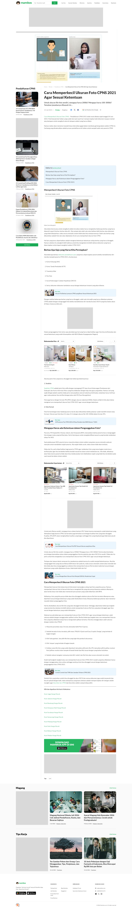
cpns (50, 778)
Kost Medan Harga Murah (52, 735)
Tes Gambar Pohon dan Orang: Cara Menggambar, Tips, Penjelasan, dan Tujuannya (65, 864)
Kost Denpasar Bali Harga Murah (55, 708)
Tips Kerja (59, 870)
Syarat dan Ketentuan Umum (79, 891)
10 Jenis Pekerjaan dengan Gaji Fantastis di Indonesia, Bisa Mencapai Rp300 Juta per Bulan (100, 864)
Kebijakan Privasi (77, 888)
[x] (99, 894)
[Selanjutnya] (114, 341)
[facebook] (96, 894)
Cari (55, 3)
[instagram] (101, 894)
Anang (57, 110)
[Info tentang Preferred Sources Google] (100, 110)
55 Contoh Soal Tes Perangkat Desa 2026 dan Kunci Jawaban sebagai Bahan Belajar (26, 158)
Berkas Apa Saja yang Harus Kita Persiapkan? (60, 175)
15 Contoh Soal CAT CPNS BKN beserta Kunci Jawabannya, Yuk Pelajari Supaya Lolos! (25, 110)
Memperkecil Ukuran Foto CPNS (56, 171)
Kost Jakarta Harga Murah (52, 699)
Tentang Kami (53, 888)
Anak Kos (89, 3)
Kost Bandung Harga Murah (53, 703)
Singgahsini (63, 891)
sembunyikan (57, 168)
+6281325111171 (101, 891)
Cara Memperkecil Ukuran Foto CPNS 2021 (60, 182)
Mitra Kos (82, 3)
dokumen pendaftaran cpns (67, 255)
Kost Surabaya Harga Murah (53, 712)
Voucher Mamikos (72, 3)
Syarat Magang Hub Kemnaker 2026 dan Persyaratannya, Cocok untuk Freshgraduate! (99, 817)
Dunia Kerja (105, 3)
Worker (51, 86)
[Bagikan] (71, 110)
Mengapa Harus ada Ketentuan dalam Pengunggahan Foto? (65, 178)
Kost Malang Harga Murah (52, 722)
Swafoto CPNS (49, 388)
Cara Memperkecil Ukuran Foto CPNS (56, 116)
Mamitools (113, 3)
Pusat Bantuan (53, 898)
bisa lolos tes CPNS (59, 683)
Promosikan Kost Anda (54, 894)
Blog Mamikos (64, 888)
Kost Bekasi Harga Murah (52, 731)
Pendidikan (97, 3)
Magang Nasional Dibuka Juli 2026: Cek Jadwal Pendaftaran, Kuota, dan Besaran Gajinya (65, 817)
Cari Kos (63, 3)
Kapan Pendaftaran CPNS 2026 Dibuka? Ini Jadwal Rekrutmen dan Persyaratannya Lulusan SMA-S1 (26, 211)
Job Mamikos (53, 891)
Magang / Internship (61, 823)
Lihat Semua (27, 244)
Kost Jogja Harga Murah (52, 694)
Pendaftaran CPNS (28, 114)
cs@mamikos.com (101, 888)
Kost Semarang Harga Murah (53, 717)
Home (45, 86)
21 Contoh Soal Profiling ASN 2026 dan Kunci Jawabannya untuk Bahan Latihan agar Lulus (27, 185)
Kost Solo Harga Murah (52, 726)
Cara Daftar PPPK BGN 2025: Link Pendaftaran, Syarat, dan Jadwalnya (26, 236)
